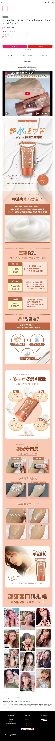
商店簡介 (11, 721)
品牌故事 (11, 719)
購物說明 (27, 719)
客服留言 (27, 721)
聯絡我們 (27, 725)
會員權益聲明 (27, 723)
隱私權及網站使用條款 (11, 723)
